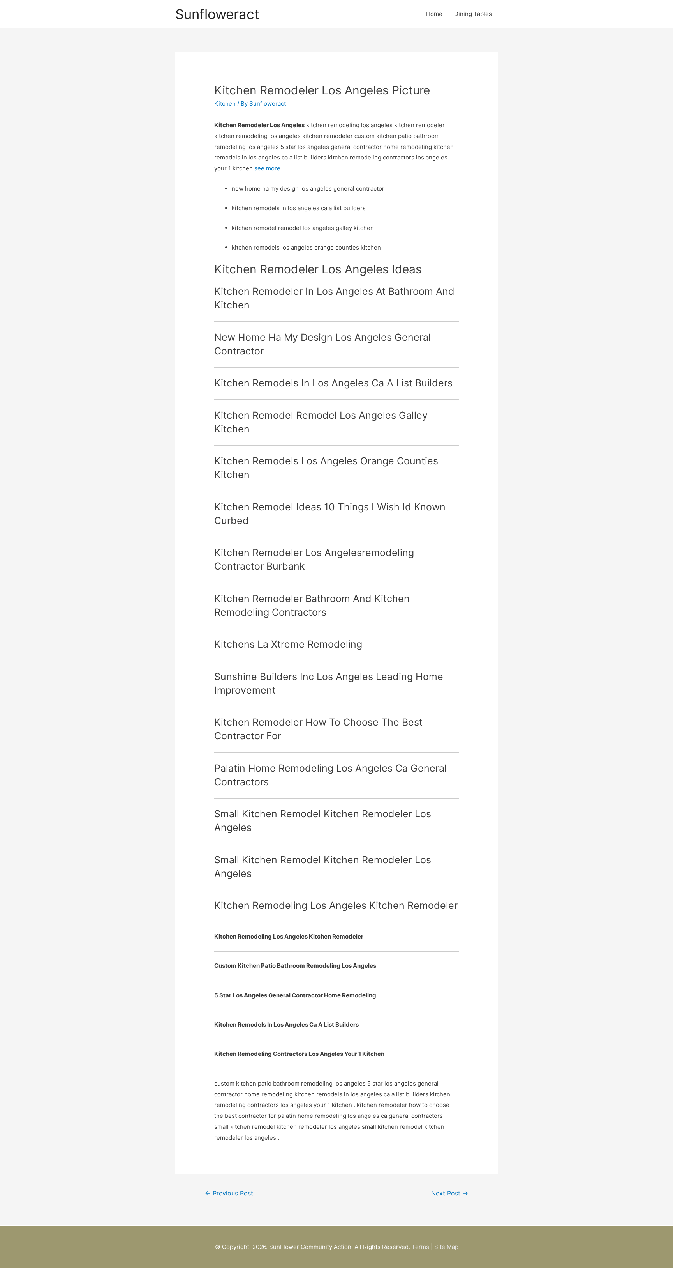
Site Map (446, 1246)
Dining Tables (473, 14)
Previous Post (229, 1193)
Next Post (449, 1193)
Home (434, 14)
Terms (420, 1246)
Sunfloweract (217, 14)
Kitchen (225, 103)
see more (267, 168)
